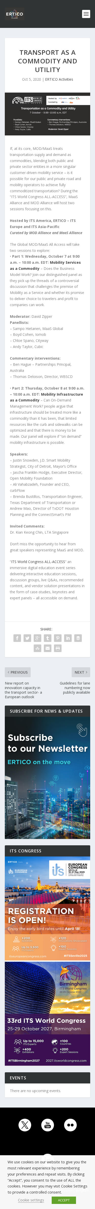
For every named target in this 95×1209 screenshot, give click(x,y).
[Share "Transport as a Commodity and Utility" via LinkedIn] (68, 638)
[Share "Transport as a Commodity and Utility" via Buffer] (78, 638)
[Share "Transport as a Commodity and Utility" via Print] (58, 648)
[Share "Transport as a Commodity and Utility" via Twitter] (27, 638)
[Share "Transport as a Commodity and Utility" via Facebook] (17, 638)
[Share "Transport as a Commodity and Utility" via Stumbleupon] (37, 648)
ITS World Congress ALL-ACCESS (38, 561)
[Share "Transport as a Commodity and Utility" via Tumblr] (48, 638)
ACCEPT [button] (64, 1200)
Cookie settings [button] (31, 1199)
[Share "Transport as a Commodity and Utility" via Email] (48, 648)
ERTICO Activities (59, 79)
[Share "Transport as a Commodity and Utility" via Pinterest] (58, 638)
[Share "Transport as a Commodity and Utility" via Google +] (37, 638)
